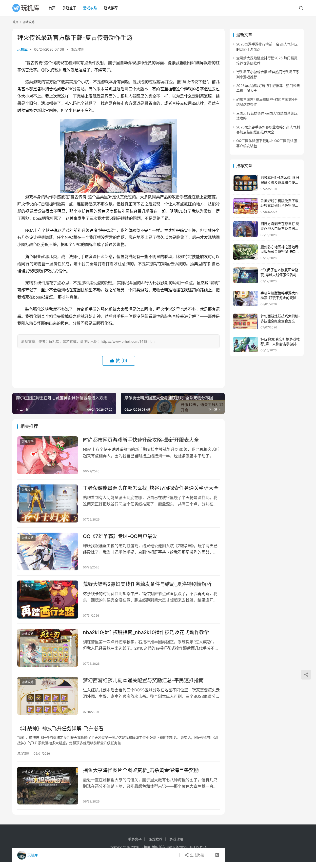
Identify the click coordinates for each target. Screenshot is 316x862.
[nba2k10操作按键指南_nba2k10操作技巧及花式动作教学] (47, 648)
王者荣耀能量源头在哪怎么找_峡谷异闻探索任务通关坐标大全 (150, 488)
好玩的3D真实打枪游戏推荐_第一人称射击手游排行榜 (280, 344)
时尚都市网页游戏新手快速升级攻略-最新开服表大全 (141, 440)
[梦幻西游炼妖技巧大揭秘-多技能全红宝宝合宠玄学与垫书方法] (245, 321)
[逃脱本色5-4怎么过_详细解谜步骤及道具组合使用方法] (245, 183)
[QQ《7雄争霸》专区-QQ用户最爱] (47, 552)
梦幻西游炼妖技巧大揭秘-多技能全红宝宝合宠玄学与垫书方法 (280, 321)
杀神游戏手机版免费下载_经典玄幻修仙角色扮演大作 (280, 205)
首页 (52, 8)
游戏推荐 (111, 8)
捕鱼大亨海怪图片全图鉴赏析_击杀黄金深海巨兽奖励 (141, 770)
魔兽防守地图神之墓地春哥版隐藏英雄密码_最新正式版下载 (280, 252)
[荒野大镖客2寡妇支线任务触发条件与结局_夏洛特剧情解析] (47, 600)
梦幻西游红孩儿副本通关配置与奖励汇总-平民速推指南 (143, 680)
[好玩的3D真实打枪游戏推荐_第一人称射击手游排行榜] (245, 344)
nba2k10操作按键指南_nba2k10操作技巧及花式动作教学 (146, 632)
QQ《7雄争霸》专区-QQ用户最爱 (120, 536)
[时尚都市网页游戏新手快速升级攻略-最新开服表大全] (47, 455)
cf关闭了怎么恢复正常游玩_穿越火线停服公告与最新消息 (280, 274)
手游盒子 (69, 8)
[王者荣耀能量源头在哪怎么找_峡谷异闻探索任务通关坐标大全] (47, 503)
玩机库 (22, 49)
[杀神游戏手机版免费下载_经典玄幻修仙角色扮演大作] (245, 206)
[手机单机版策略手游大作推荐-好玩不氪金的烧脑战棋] (245, 298)
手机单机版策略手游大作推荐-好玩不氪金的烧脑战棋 (280, 298)
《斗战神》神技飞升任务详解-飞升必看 (60, 729)
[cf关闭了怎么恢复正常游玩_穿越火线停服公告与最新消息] (245, 275)
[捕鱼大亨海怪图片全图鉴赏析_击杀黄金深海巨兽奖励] (47, 786)
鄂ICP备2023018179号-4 (186, 847)
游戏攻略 (90, 8)
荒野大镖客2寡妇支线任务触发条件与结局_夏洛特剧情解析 (147, 584)
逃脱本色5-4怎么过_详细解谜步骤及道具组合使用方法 (279, 182)
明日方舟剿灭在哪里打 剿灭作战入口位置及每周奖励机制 (279, 228)
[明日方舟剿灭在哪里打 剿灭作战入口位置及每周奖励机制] (245, 229)
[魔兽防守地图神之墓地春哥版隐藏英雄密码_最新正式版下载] (245, 252)
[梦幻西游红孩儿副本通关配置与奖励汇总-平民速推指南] (47, 696)
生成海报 (196, 855)
